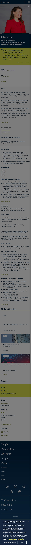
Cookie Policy (21, 539)
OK (22, 542)
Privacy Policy (12, 539)
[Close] (28, 521)
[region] (15, 532)
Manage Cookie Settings (10, 542)
